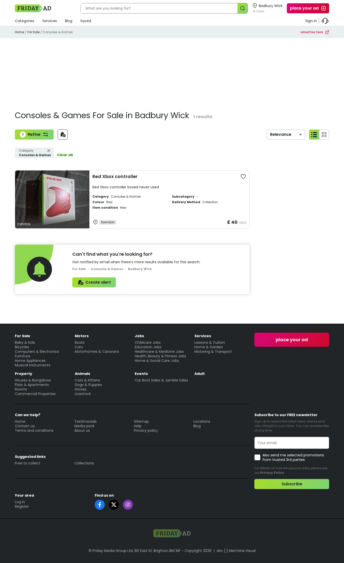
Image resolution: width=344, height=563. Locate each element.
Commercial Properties (35, 394)
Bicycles (22, 347)
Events (141, 373)
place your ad (304, 8)
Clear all (65, 154)
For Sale (33, 32)
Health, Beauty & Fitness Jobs (160, 356)
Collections (84, 463)
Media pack (84, 425)
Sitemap (141, 421)
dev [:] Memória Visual (236, 550)
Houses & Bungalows (33, 380)
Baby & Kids (25, 342)
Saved (85, 20)
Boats (80, 342)
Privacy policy (146, 430)
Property (23, 373)
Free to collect (27, 463)
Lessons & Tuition (209, 342)
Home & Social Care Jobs (157, 360)
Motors (82, 336)
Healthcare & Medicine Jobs (159, 351)
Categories (24, 20)
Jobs (139, 336)
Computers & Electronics (37, 351)
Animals (82, 373)
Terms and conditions (34, 430)
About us (82, 430)
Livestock (83, 394)
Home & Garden (208, 347)
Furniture (22, 356)
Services (49, 20)
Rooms (21, 389)
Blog (68, 20)
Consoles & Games (35, 152)
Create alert (98, 282)
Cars (79, 347)
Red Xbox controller (114, 176)
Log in (20, 501)
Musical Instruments (32, 365)
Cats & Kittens (87, 380)
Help (138, 425)
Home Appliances (30, 360)
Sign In (311, 20)
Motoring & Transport (213, 351)
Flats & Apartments (32, 384)
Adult (199, 373)
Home (19, 32)
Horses (80, 389)
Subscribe (292, 484)
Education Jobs (148, 347)
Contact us (25, 425)
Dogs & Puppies (88, 384)
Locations (201, 421)
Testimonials (85, 421)
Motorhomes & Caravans (97, 351)
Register (22, 506)
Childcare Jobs (148, 342)
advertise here (311, 32)
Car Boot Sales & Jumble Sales (161, 380)
